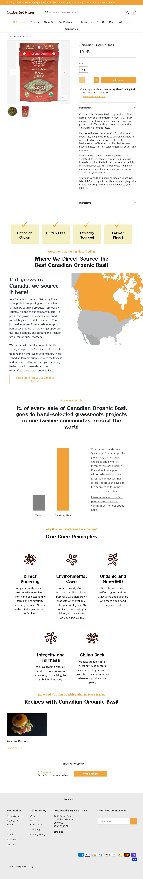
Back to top (70, 799)
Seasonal (12, 839)
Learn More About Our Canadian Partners (35, 379)
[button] (135, 12)
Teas (9, 829)
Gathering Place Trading (23, 866)
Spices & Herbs (15, 816)
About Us (49, 22)
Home (9, 36)
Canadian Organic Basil (23, 36)
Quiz (32, 816)
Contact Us (71, 29)
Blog (111, 22)
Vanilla (10, 834)
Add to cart (119, 80)
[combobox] (78, 12)
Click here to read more (67, 2)
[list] (38, 72)
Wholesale (124, 22)
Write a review (90, 773)
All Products (19, 22)
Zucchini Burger (17, 741)
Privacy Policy (37, 834)
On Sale (11, 844)
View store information (94, 96)
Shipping (35, 829)
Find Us (100, 22)
